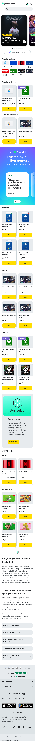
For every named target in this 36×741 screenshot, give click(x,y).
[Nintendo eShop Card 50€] (25, 498)
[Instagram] (4, 727)
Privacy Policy (19, 737)
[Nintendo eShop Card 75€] (9, 526)
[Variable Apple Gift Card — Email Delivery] (9, 91)
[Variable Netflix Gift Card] (9, 464)
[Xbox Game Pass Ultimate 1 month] (9, 370)
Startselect (6, 686)
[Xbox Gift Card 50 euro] (25, 91)
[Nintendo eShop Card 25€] (9, 498)
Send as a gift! (13, 441)
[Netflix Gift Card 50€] (25, 464)
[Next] (19, 201)
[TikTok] (14, 727)
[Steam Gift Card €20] (25, 123)
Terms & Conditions (7, 737)
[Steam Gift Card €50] (9, 307)
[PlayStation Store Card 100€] (25, 245)
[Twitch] (25, 727)
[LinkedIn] (30, 727)
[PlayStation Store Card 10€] (9, 217)
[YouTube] (19, 727)
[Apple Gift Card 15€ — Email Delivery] (9, 123)
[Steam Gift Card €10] (9, 279)
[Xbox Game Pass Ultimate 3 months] (25, 370)
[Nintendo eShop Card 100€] (25, 526)
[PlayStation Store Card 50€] (9, 245)
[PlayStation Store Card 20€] (25, 217)
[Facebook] (9, 727)
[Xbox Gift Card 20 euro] (9, 342)
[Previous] (15, 201)
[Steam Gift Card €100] (25, 307)
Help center (7, 681)
